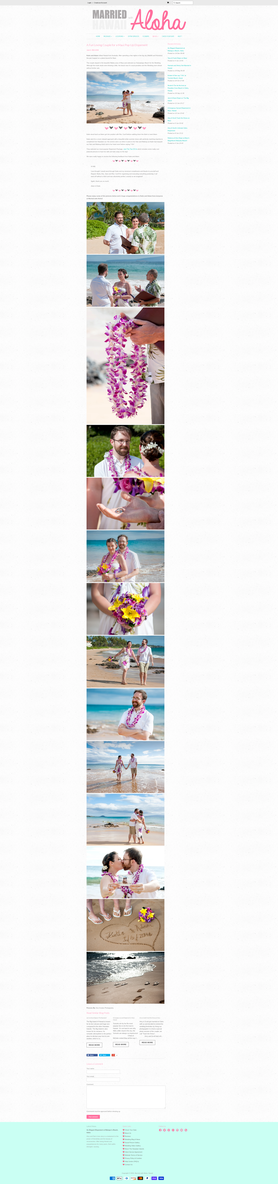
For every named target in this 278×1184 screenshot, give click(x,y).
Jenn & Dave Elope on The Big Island (96, 1018)
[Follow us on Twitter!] (164, 1131)
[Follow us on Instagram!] (177, 1131)
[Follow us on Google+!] (173, 1131)
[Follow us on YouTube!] (182, 1131)
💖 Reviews (127, 1136)
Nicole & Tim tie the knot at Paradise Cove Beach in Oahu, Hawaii (178, 88)
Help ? (180, 36)
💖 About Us (127, 1133)
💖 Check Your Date (130, 1130)
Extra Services (133, 36)
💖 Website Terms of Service (132, 1155)
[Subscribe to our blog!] (186, 1131)
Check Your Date (168, 36)
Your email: (90, 1076)
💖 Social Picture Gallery (131, 1142)
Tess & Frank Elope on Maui (177, 58)
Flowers (146, 36)
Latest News (91, 1126)
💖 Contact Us (127, 1164)
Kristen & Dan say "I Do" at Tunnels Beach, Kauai (177, 77)
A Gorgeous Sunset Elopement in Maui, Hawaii (179, 109)
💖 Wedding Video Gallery (132, 1146)
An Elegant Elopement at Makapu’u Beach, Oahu (176, 49)
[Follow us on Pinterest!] (169, 1131)
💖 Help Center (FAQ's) (131, 1161)
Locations (119, 36)
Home (98, 36)
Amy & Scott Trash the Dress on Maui (150, 1018)
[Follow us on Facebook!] (160, 1131)
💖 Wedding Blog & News (131, 1139)
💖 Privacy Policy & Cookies (132, 1158)
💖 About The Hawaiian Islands (133, 1149)
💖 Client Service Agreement (132, 1152)
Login (89, 3)
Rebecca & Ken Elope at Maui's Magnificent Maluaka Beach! (178, 139)
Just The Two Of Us (130, 149)
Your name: (90, 1068)
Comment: (90, 1084)
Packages (107, 36)
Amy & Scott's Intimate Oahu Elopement (177, 129)
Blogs (155, 36)
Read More (94, 1045)
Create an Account (100, 3)
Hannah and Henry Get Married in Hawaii (179, 67)
